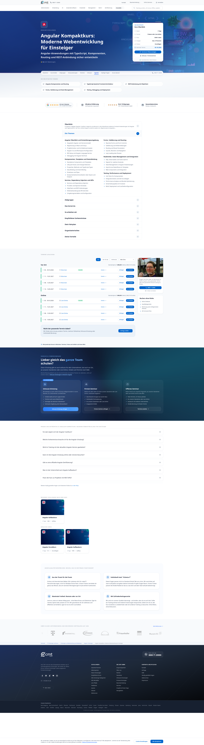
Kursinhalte (54, 73)
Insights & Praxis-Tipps (123, 688)
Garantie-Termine (96, 667)
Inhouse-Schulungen (122, 678)
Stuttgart (100, 707)
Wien (106, 707)
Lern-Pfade (94, 683)
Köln (47, 707)
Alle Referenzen (157, 626)
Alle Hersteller (95, 680)
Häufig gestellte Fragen (148, 675)
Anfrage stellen (124, 330)
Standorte (119, 675)
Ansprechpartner (121, 667)
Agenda (96, 73)
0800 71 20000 (151, 287)
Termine (82, 73)
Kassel (150, 705)
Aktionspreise (95, 670)
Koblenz (43, 707)
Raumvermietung (134, 2)
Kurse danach (116, 73)
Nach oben (48, 688)
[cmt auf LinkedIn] (45, 675)
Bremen (66, 705)
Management (91, 8)
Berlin (61, 705)
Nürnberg (79, 707)
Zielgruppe (62, 73)
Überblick (45, 73)
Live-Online (64, 300)
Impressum (145, 680)
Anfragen (121, 270)
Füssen (117, 705)
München (64, 270)
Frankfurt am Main (103, 705)
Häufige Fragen (105, 73)
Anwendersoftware (71, 8)
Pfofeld (90, 707)
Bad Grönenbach (53, 705)
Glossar (93, 690)
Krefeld (52, 707)
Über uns (119, 670)
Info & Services (148, 2)
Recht (100, 8)
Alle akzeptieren (156, 741)
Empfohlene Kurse (96, 675)
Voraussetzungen (72, 73)
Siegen (95, 707)
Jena (139, 705)
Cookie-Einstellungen (142, 741)
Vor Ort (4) (105, 259)
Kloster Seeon (156, 705)
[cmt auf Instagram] (56, 675)
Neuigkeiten (120, 690)
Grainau (122, 705)
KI (62, 8)
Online (85, 707)
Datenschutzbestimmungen (89, 742)
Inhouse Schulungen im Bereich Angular (61, 374)
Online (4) (114, 259)
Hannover (134, 705)
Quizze (93, 688)
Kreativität (82, 8)
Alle (98, 259)
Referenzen (94, 693)
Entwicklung (55, 8)
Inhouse (89, 73)
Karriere (119, 685)
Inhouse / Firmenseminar (149, 55)
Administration (45, 8)
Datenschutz (145, 678)
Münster (73, 707)
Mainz (62, 707)
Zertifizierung (108, 8)
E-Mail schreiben (151, 290)
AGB (143, 672)
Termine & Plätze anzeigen (149, 52)
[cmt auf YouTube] (53, 675)
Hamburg (128, 705)
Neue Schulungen (96, 672)
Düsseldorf (85, 705)
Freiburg (111, 705)
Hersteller (118, 8)
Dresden (78, 705)
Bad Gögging (44, 705)
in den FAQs (75, 485)
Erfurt (90, 705)
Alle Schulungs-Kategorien (98, 678)
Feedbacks (94, 685)
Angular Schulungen (48, 30)
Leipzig (57, 707)
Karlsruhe (144, 705)
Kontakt (124, 2)
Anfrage (144, 670)
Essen (95, 705)
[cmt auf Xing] (49, 675)
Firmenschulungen (122, 680)
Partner (118, 672)
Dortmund (72, 705)
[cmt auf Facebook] (42, 675)
